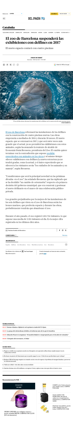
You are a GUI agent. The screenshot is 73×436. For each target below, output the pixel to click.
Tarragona (34, 32)
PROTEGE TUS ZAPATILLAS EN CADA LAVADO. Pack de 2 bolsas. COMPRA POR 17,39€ (61, 407)
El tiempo (57, 32)
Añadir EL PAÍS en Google (62, 64)
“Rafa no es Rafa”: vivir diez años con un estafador (18, 364)
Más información (10, 253)
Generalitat (19, 32)
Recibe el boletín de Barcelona (16, 230)
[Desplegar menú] (4, 18)
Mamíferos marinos (37, 245)
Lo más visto (7, 346)
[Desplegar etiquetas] (66, 244)
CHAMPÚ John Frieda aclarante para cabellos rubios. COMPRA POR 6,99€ (61, 386)
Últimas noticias (65, 32)
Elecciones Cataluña (8, 32)
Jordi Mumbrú (36, 58)
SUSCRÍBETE (54, 13)
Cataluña (9, 27)
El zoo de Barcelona (15, 132)
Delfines (13, 245)
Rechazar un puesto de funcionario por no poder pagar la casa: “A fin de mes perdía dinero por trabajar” (34, 356)
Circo (28, 245)
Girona (40, 32)
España (8, 245)
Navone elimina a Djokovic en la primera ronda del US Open (26, 327)
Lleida (45, 32)
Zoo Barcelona (21, 245)
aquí (45, 253)
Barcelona (26, 32)
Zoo (45, 245)
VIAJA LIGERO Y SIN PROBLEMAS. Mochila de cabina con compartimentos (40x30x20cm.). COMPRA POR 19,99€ (61, 398)
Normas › (64, 235)
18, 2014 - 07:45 (39, 59)
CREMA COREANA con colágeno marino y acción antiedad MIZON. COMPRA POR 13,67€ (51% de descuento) (19, 413)
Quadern (50, 32)
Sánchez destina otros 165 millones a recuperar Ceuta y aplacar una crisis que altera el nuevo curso (33, 368)
